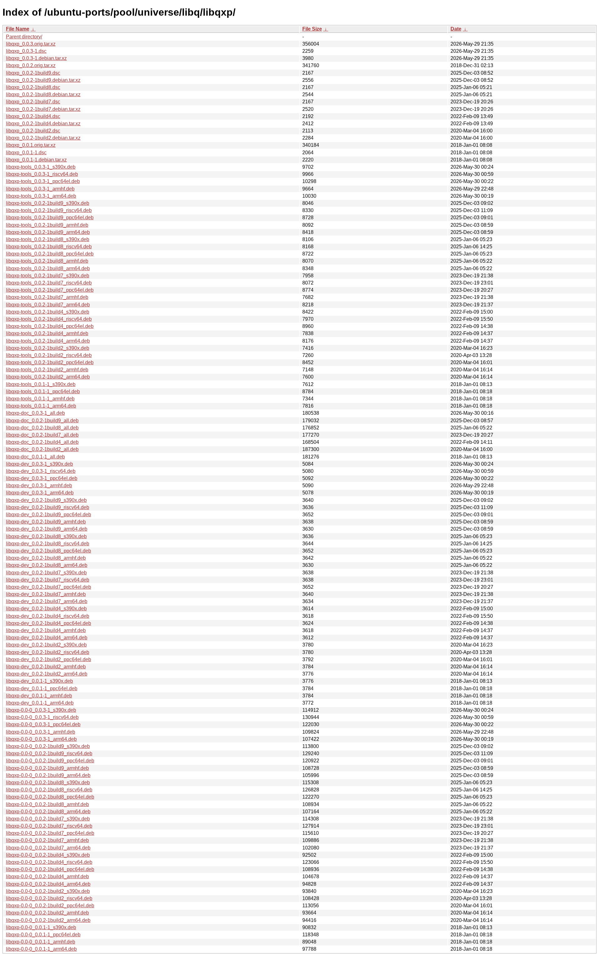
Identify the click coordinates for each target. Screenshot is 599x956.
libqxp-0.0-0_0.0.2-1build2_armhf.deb (47, 912)
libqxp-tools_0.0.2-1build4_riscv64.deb (49, 319)
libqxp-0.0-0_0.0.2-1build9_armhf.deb (47, 768)
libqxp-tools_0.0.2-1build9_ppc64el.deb (50, 217)
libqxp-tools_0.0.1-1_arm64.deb (41, 406)
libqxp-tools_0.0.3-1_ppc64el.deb (43, 181)
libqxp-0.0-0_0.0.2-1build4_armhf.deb (47, 876)
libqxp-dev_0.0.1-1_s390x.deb (39, 681)
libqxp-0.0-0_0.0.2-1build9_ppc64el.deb (50, 760)
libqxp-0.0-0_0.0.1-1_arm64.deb (41, 949)
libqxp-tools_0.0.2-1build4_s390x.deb (47, 312)
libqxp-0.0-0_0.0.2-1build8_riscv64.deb (49, 789)
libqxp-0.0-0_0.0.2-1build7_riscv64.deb (49, 826)
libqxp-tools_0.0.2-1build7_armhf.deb (47, 297)
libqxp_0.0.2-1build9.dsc (33, 73)
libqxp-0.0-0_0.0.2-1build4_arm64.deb (48, 884)
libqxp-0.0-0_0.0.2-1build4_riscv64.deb (49, 862)
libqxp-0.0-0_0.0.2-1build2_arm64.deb (48, 920)
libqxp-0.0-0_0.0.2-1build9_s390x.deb (48, 746)
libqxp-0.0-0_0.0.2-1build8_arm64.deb (48, 811)
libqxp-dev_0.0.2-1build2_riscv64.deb (47, 652)
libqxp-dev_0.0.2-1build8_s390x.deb (46, 536)
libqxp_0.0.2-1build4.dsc (33, 116)
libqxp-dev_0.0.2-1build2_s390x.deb (46, 644)
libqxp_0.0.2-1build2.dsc (33, 130)
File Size (312, 29)
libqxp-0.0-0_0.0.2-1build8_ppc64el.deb (50, 797)
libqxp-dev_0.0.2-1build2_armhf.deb (46, 666)
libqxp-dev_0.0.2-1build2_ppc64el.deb (48, 659)
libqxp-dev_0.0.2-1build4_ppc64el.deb (48, 623)
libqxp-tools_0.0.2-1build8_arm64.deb (48, 268)
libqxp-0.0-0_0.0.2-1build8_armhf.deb (47, 804)
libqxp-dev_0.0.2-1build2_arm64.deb (46, 673)
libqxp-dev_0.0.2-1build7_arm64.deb (46, 601)
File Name (17, 29)
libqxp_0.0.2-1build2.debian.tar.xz (43, 138)
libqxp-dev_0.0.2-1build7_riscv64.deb (47, 579)
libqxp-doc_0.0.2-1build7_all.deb (42, 435)
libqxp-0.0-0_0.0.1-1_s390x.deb (41, 927)
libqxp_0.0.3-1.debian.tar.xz (36, 58)
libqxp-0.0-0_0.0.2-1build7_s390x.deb (48, 818)
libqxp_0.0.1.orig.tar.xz (31, 145)
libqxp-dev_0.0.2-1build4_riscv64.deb (47, 616)
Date (455, 29)
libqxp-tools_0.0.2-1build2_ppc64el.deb (50, 362)
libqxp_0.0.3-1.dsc (26, 51)
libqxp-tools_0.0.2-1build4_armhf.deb (47, 333)
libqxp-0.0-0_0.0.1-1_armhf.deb (40, 941)
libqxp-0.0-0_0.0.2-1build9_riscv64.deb (49, 753)
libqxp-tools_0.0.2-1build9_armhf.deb (47, 225)
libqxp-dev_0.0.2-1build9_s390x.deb (46, 500)
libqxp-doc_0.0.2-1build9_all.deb (42, 420)
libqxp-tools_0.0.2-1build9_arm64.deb (48, 232)
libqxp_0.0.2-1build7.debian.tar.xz (43, 109)
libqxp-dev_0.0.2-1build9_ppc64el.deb (48, 514)
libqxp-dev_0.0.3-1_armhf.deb (39, 485)
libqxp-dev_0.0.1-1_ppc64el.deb (41, 688)
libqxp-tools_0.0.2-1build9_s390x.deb (47, 203)
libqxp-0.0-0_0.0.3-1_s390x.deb (41, 710)
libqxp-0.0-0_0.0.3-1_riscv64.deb (42, 717)
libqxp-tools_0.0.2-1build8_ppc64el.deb (50, 253)
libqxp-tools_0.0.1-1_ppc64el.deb (43, 391)
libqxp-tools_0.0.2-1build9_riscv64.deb (49, 210)
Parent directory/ (24, 36)
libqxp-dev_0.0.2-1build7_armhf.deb (46, 594)
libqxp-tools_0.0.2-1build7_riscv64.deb (49, 282)
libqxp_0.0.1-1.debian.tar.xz (36, 159)
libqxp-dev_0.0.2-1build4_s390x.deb (46, 608)
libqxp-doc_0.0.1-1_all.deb (35, 456)
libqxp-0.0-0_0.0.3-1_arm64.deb (41, 739)
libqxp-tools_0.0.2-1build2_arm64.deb (48, 376)
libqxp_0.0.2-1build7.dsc (33, 101)
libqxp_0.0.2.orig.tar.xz (31, 65)
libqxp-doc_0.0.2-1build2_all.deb (42, 449)
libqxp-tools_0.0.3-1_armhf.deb (40, 188)
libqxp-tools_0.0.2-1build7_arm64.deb (48, 304)
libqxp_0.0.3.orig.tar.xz (31, 44)
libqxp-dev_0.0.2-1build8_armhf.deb (46, 558)
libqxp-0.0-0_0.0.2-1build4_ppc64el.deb (50, 869)
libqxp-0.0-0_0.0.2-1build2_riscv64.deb (49, 898)
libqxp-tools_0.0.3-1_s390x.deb (40, 167)
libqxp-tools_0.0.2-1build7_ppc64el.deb (50, 290)
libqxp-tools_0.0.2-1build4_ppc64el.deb (50, 326)
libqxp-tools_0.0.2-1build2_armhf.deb (47, 369)
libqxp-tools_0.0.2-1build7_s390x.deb (47, 275)
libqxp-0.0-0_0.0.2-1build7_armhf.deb (47, 840)
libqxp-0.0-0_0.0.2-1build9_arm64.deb (48, 775)
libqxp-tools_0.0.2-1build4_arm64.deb (48, 341)
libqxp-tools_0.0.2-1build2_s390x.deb (47, 348)
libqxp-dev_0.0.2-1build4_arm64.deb (46, 637)
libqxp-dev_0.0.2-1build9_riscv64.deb (47, 507)
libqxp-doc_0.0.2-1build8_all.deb (42, 427)
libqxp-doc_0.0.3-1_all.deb (35, 413)
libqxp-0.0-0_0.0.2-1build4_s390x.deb (48, 855)
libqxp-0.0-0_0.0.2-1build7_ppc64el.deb (50, 833)
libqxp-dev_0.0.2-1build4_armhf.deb (46, 630)
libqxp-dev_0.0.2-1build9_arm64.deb (46, 529)
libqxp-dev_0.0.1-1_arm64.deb (40, 703)
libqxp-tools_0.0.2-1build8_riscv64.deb (49, 246)
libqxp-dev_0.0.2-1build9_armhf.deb (46, 521)
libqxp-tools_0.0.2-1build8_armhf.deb (47, 261)
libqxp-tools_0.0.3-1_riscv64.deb (42, 174)
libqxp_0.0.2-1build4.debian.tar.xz (43, 123)
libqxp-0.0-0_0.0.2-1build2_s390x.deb (48, 891)
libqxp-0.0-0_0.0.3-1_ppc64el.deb (43, 724)
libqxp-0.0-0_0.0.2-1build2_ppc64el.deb (50, 905)
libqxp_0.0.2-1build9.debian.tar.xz (43, 80)
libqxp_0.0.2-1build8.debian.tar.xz (43, 94)
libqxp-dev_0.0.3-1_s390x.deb (39, 464)
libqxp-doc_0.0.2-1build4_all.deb (42, 442)
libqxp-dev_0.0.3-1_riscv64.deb (40, 471)
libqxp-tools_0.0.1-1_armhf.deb (40, 398)
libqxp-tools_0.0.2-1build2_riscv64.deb (49, 355)
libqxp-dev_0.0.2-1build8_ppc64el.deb (48, 550)
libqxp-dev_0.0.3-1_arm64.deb (40, 492)
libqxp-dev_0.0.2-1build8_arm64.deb (46, 565)
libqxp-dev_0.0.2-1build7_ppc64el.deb (48, 587)
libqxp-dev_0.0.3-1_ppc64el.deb (41, 478)
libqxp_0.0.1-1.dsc (26, 152)
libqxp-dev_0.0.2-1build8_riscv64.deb (47, 543)
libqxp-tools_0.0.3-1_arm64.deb (41, 196)
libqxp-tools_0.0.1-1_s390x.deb (40, 384)
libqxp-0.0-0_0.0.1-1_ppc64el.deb (43, 934)
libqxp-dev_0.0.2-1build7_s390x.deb (46, 572)
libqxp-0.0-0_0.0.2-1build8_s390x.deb (48, 782)
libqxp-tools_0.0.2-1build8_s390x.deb (47, 239)
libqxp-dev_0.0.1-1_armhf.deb (39, 695)
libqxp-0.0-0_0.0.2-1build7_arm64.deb (48, 847)
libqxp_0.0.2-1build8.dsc (33, 87)
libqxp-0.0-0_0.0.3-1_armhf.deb (40, 732)
